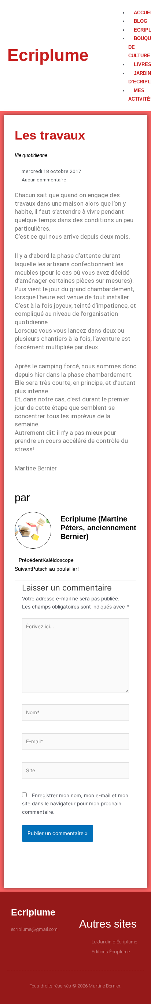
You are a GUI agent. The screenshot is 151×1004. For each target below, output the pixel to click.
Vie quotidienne (31, 155)
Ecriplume (48, 55)
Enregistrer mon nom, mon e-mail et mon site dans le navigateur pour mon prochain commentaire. (75, 803)
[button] (127, 4)
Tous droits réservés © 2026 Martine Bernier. (75, 986)
